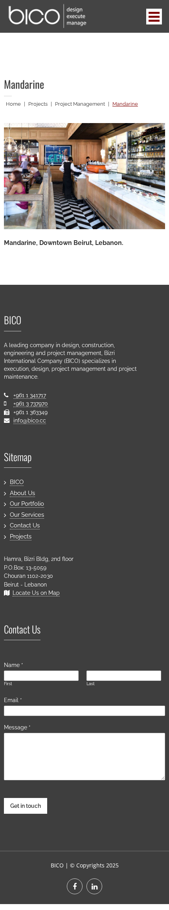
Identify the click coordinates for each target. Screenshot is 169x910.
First (8, 683)
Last (90, 683)
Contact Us (25, 525)
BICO (17, 482)
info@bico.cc (29, 420)
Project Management (80, 104)
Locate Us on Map (36, 592)
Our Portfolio (27, 503)
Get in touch (25, 805)
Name (13, 664)
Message (17, 727)
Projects (38, 104)
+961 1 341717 (29, 395)
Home (13, 104)
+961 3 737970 (30, 403)
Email (13, 700)
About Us (22, 493)
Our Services (27, 514)
